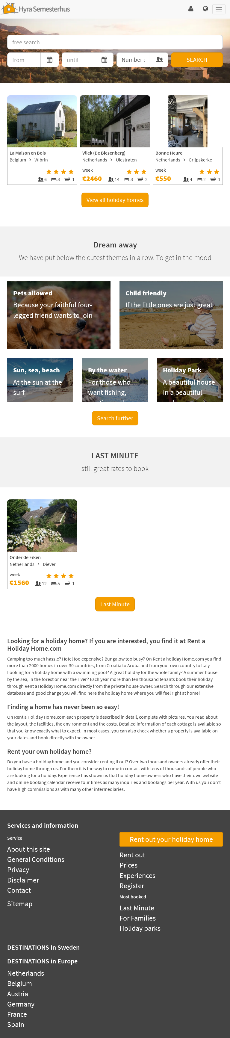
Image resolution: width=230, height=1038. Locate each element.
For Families (137, 918)
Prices (128, 865)
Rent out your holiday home (171, 839)
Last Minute (115, 604)
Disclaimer (23, 880)
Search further (115, 418)
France (17, 1014)
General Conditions (35, 859)
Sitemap (19, 903)
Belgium (19, 983)
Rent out (132, 854)
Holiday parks (140, 928)
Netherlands (25, 973)
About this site (28, 849)
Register (131, 885)
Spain (15, 1024)
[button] (191, 9)
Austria (17, 993)
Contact (19, 890)
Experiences (137, 875)
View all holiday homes (115, 199)
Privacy (18, 869)
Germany (20, 1004)
